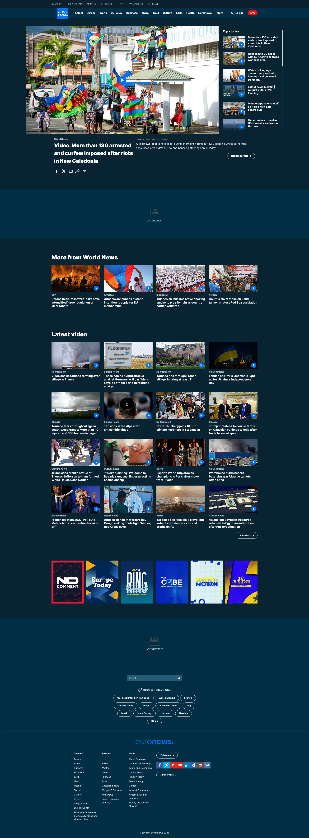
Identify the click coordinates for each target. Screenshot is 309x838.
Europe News (111, 371)
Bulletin (105, 763)
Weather (106, 768)
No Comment (59, 371)
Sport (159, 468)
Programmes (80, 803)
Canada (213, 422)
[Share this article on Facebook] (56, 171)
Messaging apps (110, 785)
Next (156, 12)
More (132, 753)
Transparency (136, 781)
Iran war (165, 713)
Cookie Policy (136, 772)
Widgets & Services (112, 790)
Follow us (106, 776)
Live (252, 12)
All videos (245, 535)
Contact (133, 785)
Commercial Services (140, 763)
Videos (77, 799)
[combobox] (166, 3)
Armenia (109, 294)
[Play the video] (122, 80)
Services (106, 753)
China (154, 721)
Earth (179, 12)
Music (124, 713)
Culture (167, 12)
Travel (145, 12)
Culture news (59, 468)
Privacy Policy (136, 776)
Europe (91, 12)
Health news (111, 515)
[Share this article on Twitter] (63, 171)
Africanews (107, 794)
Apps (104, 781)
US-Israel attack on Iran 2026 (133, 697)
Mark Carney (144, 713)
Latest (79, 12)
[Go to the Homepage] (62, 13)
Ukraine (183, 713)
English (58, 4)
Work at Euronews (138, 790)
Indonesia (162, 294)
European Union (168, 705)
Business (132, 12)
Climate (56, 422)
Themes (78, 753)
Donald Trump (125, 705)
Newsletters (167, 774)
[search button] (149, 3)
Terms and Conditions (140, 768)
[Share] (70, 171)
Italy (189, 705)
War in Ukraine (167, 697)
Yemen (213, 294)
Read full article (239, 155)
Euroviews (204, 12)
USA (54, 294)
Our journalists (81, 807)
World (103, 12)
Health (190, 12)
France (188, 697)
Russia (146, 705)
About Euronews (137, 759)
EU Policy (116, 12)
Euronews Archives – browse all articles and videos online (86, 816)
